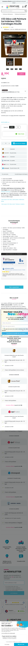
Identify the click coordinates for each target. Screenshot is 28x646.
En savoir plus (5, 174)
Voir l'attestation (9, 262)
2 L (18, 127)
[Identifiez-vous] (23, 7)
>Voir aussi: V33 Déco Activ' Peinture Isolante (12, 204)
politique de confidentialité (12, 590)
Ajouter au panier (19, 143)
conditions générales (15, 589)
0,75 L (12, 127)
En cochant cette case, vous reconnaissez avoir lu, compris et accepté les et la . (14, 588)
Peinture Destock (5, 191)
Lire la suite (4, 122)
